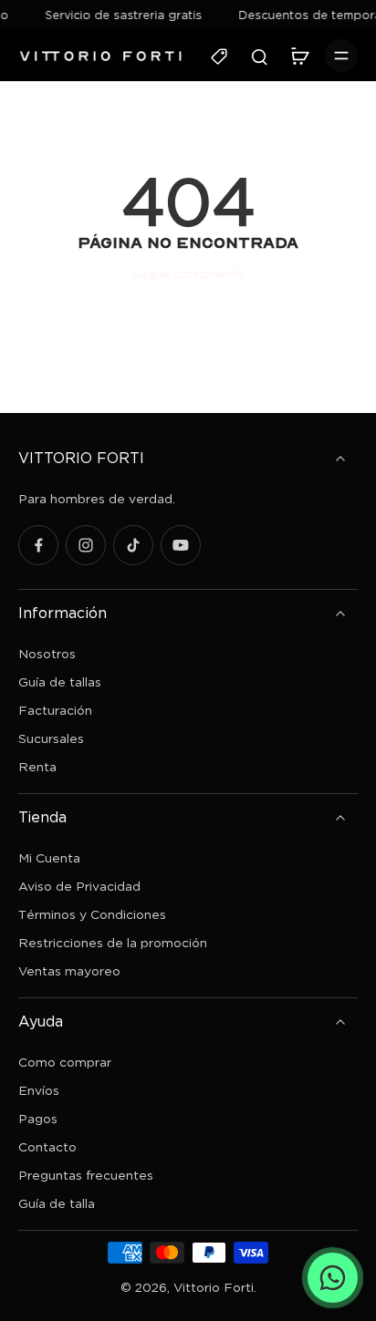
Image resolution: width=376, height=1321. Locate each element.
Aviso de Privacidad (79, 886)
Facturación (55, 710)
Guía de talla (56, 1203)
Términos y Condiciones (92, 914)
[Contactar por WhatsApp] (333, 1278)
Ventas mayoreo (69, 970)
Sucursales (51, 738)
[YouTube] (181, 545)
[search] (259, 55)
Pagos (37, 1118)
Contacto (47, 1146)
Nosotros (47, 653)
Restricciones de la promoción (112, 942)
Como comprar (64, 1061)
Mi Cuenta (49, 857)
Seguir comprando (188, 273)
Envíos (38, 1090)
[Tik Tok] (133, 545)
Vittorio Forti (213, 1287)
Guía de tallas (59, 681)
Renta (37, 766)
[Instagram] (86, 545)
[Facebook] (38, 545)
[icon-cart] (299, 55)
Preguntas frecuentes (85, 1175)
